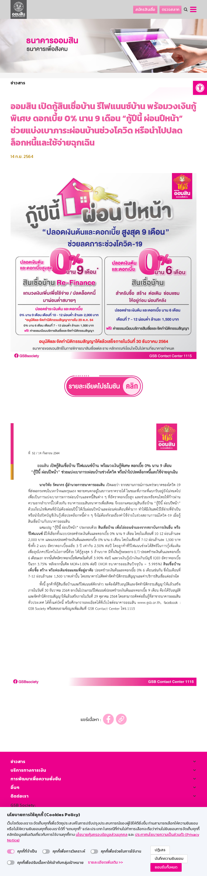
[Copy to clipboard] (121, 719)
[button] (200, 88)
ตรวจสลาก (170, 9)
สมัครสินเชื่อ (145, 9)
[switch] (11, 851)
